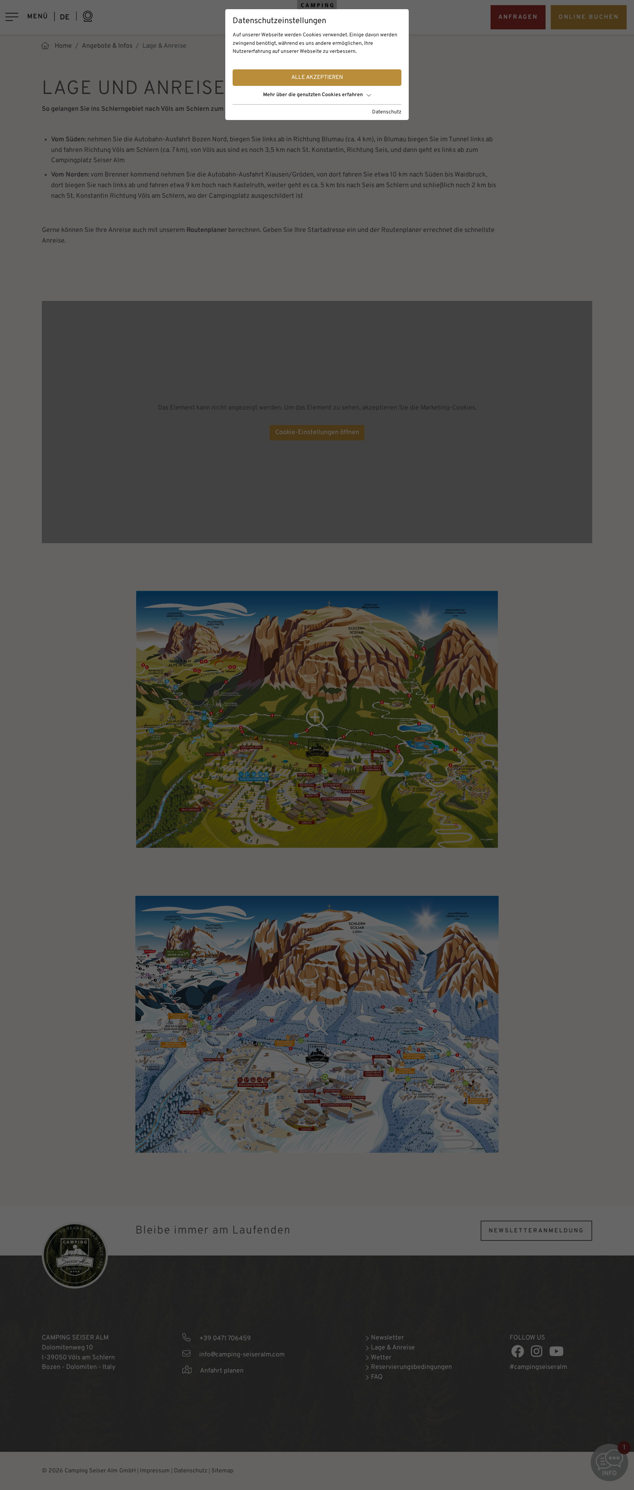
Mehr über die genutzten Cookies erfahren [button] (313, 95)
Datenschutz (386, 112)
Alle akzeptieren (317, 77)
